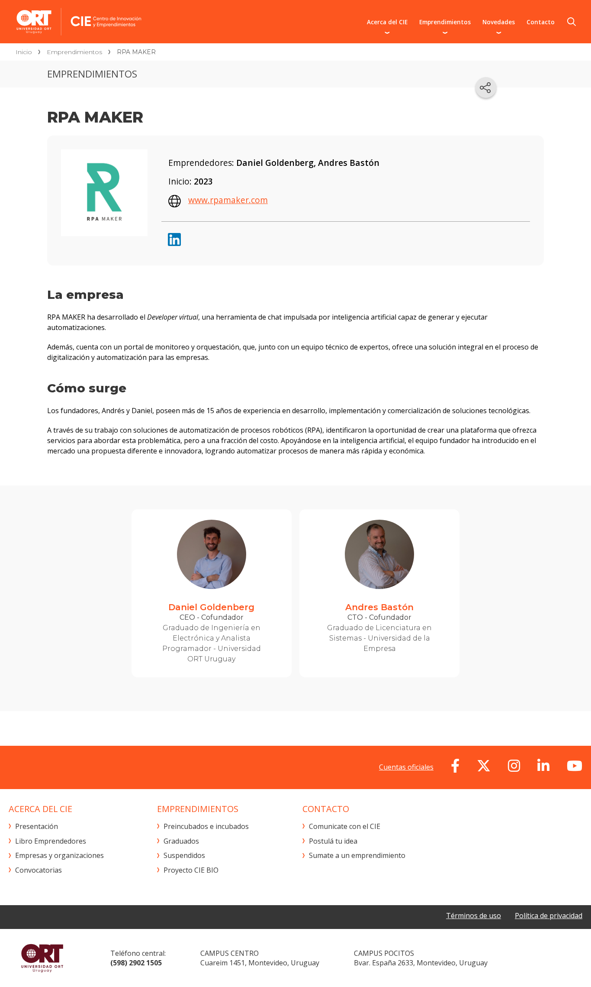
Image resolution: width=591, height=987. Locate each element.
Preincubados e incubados (206, 826)
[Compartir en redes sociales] (485, 87)
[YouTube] (574, 766)
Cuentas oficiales (406, 767)
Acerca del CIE (387, 22)
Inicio (24, 52)
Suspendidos (184, 855)
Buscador (571, 21)
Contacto (541, 22)
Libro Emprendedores (50, 841)
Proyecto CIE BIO (191, 870)
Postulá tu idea (333, 841)
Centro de (144, 21)
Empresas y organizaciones (59, 855)
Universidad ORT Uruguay (42, 958)
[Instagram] (514, 766)
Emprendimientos (445, 22)
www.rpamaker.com (228, 200)
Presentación (36, 826)
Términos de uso (473, 915)
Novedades (498, 22)
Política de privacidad (548, 915)
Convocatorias (38, 870)
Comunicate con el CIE (344, 826)
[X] (484, 766)
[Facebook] (455, 766)
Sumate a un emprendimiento (357, 855)
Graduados (181, 841)
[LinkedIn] (543, 766)
